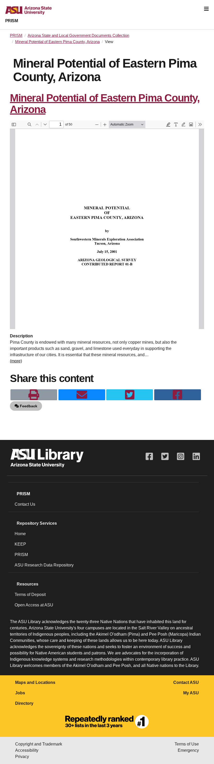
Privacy (22, 756)
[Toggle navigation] (206, 8)
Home (20, 534)
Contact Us (25, 504)
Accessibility (26, 750)
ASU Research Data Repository (44, 565)
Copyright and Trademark (38, 744)
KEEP (20, 544)
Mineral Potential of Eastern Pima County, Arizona (57, 42)
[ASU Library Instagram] (180, 456)
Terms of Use (187, 744)
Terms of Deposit (30, 594)
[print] (33, 394)
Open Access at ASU (34, 605)
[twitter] (129, 394)
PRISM (11, 21)
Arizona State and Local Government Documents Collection (78, 35)
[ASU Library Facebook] (149, 456)
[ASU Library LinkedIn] (196, 456)
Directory (24, 703)
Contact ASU (186, 682)
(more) (16, 361)
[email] (81, 394)
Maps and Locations (35, 682)
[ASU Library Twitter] (165, 456)
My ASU (191, 693)
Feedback (28, 406)
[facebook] (177, 394)
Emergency (188, 750)
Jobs (20, 693)
